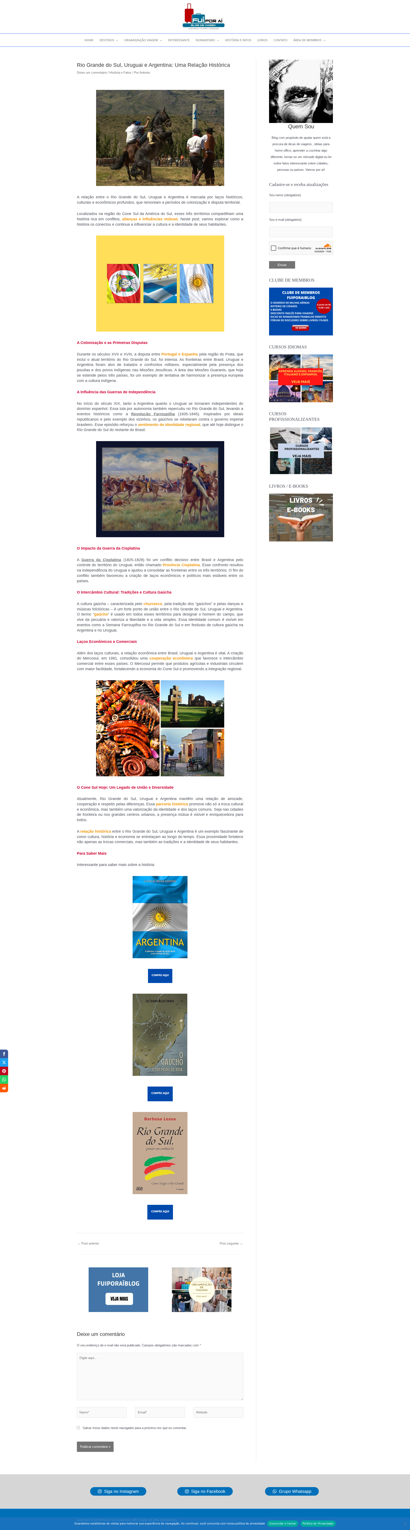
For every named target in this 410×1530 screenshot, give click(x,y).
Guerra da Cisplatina (101, 560)
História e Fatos (120, 72)
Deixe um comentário (92, 72)
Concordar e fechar (282, 1523)
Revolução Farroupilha (153, 414)
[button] (116, 40)
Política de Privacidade (318, 1523)
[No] (405, 1523)
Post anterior (88, 1243)
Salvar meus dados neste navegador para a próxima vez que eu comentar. (135, 1428)
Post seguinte (231, 1243)
